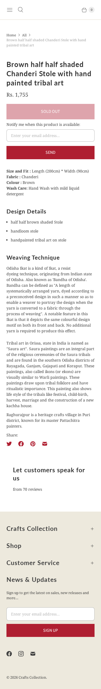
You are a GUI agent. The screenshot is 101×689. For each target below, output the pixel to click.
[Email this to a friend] (45, 444)
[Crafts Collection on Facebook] (12, 654)
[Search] (20, 9)
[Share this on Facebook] (21, 444)
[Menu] (9, 9)
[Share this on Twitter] (10, 444)
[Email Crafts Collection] (36, 654)
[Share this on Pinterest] (33, 444)
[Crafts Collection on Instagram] (24, 654)
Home (11, 35)
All (24, 35)
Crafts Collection (32, 677)
